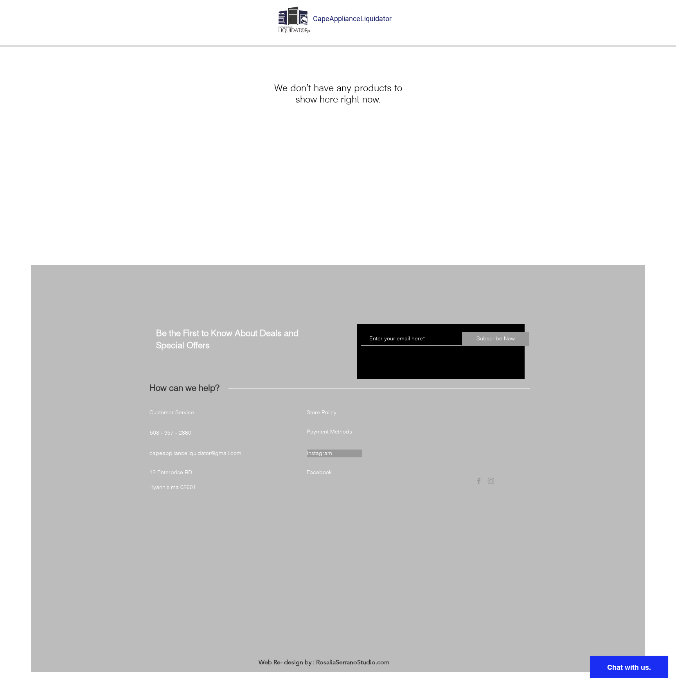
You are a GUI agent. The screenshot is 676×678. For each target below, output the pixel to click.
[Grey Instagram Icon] (491, 481)
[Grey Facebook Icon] (479, 481)
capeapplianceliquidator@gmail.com (195, 453)
